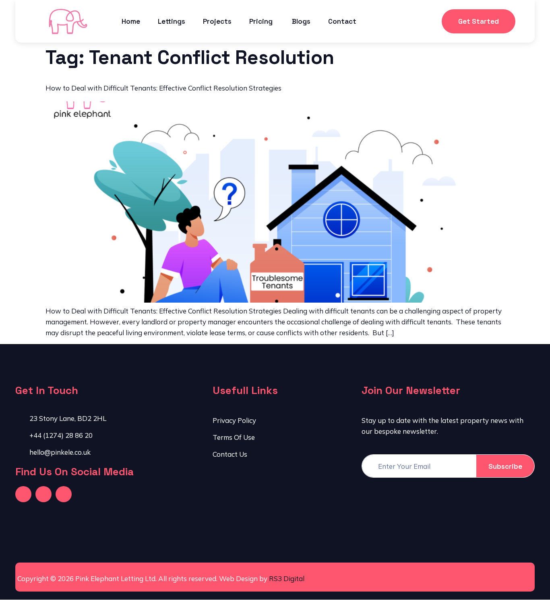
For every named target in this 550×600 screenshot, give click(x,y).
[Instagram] (64, 494)
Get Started (478, 21)
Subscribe (505, 466)
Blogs (301, 21)
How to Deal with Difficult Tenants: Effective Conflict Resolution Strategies (163, 88)
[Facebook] (23, 494)
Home (131, 21)
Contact (342, 21)
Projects (217, 21)
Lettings (171, 21)
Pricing (261, 21)
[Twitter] (43, 494)
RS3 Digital (286, 578)
